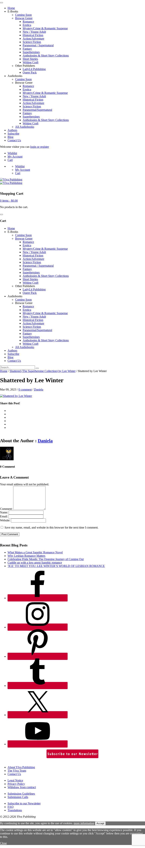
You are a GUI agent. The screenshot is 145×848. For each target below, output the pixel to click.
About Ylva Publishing (21, 767)
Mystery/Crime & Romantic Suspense (45, 28)
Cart (10, 160)
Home (11, 8)
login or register (39, 146)
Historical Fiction (33, 35)
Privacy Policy (16, 783)
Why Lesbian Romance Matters (26, 555)
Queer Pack (30, 72)
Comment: (6, 508)
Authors (12, 130)
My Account (15, 156)
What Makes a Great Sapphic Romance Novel (35, 552)
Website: (5, 520)
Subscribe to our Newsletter (24, 803)
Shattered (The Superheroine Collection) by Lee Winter (43, 371)
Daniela (38, 389)
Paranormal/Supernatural (37, 109)
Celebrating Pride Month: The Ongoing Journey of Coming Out (46, 559)
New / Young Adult (34, 31)
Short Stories (30, 59)
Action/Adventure (33, 38)
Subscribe (13, 133)
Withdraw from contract (22, 787)
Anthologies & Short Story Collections (46, 55)
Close (3, 843)
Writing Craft (30, 62)
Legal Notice (15, 780)
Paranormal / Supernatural (38, 45)
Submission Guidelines (21, 793)
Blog (10, 137)
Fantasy (27, 48)
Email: (4, 516)
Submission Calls (18, 797)
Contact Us (14, 140)
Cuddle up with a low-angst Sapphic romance (35, 562)
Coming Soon (23, 14)
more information (84, 823)
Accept (100, 823)
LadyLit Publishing (34, 69)
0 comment (25, 389)
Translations (15, 810)
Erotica (27, 25)
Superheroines (31, 52)
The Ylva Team (17, 770)
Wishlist (12, 153)
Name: (4, 512)
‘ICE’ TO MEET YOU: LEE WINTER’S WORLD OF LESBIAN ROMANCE (56, 566)
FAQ (11, 806)
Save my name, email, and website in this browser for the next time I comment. (51, 527)
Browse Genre (23, 18)
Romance (28, 21)
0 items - (9, 200)
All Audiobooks (24, 126)
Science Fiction (32, 42)
